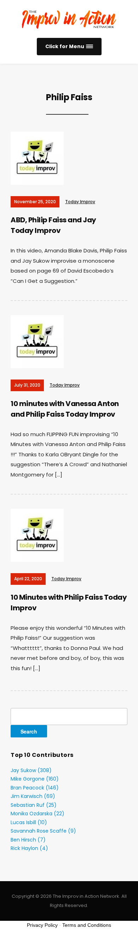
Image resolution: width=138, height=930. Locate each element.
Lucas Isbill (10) (29, 822)
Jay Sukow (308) (31, 770)
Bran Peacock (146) (35, 787)
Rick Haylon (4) (29, 848)
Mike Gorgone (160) (35, 778)
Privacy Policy (42, 925)
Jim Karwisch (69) (33, 796)
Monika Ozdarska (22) (37, 813)
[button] (69, 46)
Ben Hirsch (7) (28, 839)
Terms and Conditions (86, 925)
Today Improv (80, 202)
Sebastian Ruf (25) (34, 805)
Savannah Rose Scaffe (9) (43, 830)
